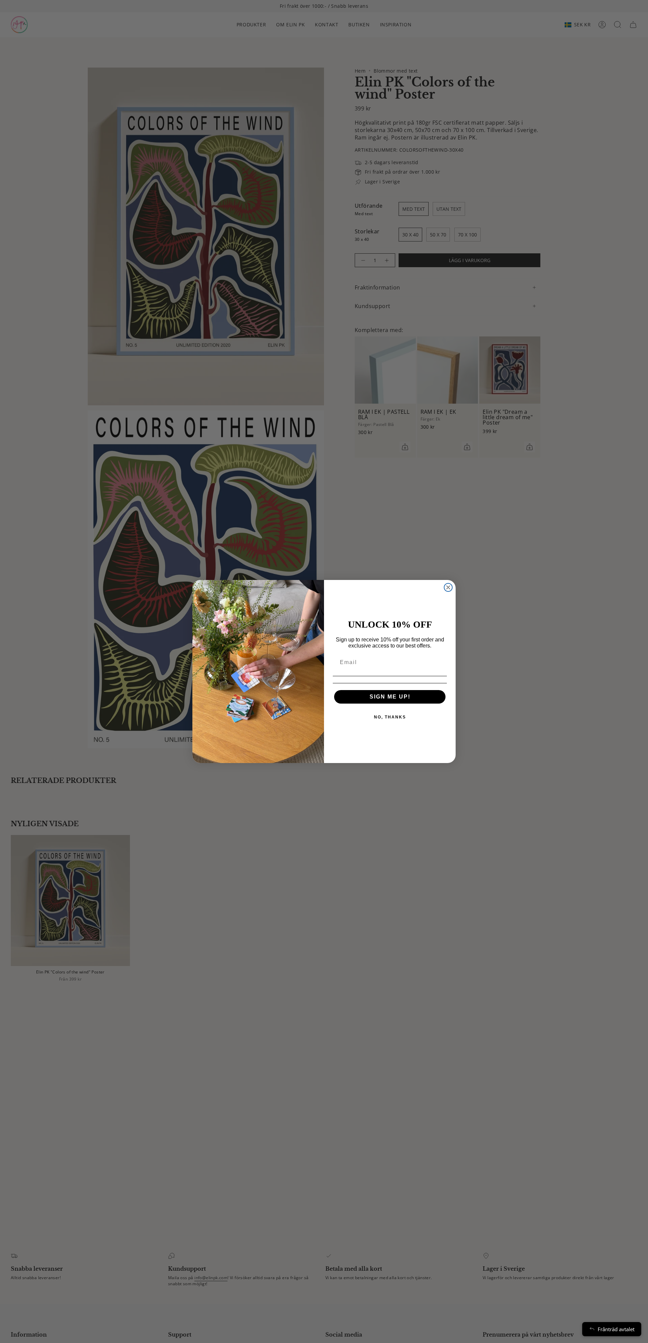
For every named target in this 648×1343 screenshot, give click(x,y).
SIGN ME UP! (390, 697)
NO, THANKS (390, 717)
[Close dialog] (448, 587)
